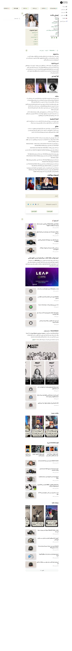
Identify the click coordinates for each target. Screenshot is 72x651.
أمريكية (56, 26)
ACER (24, 8)
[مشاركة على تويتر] (33, 204)
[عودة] (22, 13)
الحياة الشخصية (33, 37)
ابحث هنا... (16, 18)
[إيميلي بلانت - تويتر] (52, 38)
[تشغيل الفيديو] (46, 183)
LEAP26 (43, 8)
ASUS (34, 8)
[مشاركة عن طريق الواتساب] (31, 204)
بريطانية (52, 26)
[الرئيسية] (57, 50)
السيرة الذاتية (34, 32)
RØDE (15, 8)
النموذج (33, 339)
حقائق (35, 39)
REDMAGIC (5, 8)
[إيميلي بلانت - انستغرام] (54, 38)
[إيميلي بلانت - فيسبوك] (56, 38)
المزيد (43, 570)
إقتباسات (34, 41)
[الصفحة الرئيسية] (64, 2)
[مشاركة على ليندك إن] (28, 204)
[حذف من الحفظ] (26, 50)
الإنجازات (35, 44)
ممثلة (56, 19)
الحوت (56, 34)
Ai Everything (53, 8)
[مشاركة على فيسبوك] (36, 204)
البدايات (35, 35)
